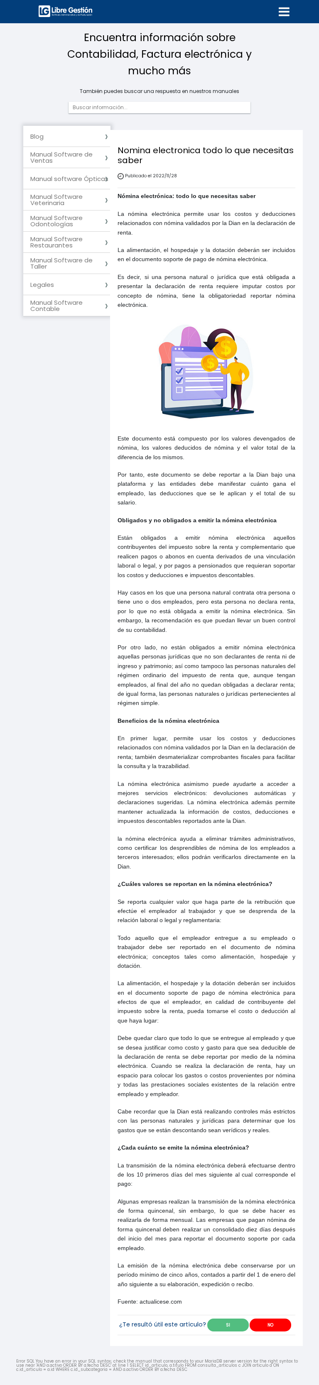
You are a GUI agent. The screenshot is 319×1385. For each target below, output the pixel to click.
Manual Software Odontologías (56, 221)
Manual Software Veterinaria (56, 199)
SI (228, 1325)
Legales (42, 284)
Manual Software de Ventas (61, 157)
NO (270, 1325)
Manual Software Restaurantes (56, 242)
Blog (37, 136)
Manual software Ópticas (69, 178)
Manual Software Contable (56, 305)
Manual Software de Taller (61, 263)
